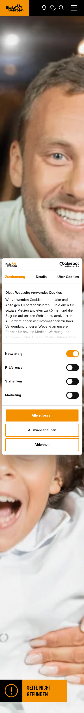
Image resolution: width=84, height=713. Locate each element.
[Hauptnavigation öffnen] (74, 7)
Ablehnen (42, 444)
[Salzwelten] (14, 8)
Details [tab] (41, 277)
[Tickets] (53, 8)
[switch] (72, 367)
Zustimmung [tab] (15, 277)
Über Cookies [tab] (68, 277)
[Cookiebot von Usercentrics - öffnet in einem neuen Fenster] (60, 264)
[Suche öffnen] (61, 8)
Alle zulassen (42, 415)
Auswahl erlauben (42, 430)
